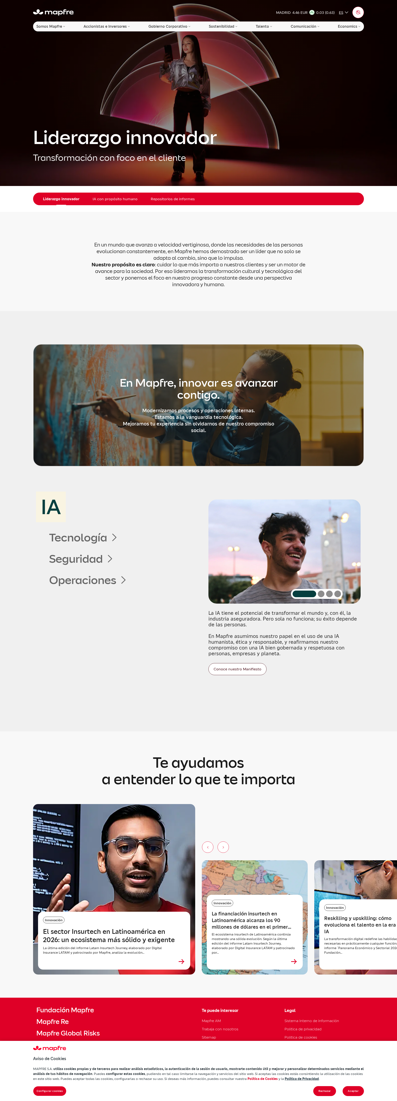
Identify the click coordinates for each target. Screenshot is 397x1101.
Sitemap (209, 1037)
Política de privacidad (303, 1029)
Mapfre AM (211, 1020)
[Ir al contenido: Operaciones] (337, 594)
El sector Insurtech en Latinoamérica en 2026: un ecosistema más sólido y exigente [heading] (109, 935)
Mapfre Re (52, 1022)
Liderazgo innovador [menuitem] (61, 199)
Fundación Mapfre (65, 1010)
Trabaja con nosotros (220, 1029)
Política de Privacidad (302, 1079)
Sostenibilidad (221, 26)
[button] (358, 12)
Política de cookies (301, 1037)
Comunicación (303, 26)
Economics (347, 26)
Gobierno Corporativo (167, 26)
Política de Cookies (263, 1079)
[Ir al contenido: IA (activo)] (304, 594)
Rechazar (324, 1091)
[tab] (84, 507)
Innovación (54, 920)
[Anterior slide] (207, 847)
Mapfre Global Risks (68, 1033)
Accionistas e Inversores (105, 26)
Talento (262, 26)
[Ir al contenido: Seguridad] (329, 594)
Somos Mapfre (49, 26)
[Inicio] (53, 12)
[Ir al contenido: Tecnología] (321, 594)
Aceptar (353, 1091)
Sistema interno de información (312, 1020)
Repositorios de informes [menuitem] (173, 199)
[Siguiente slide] (223, 847)
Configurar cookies (50, 1091)
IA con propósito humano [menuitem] (115, 199)
